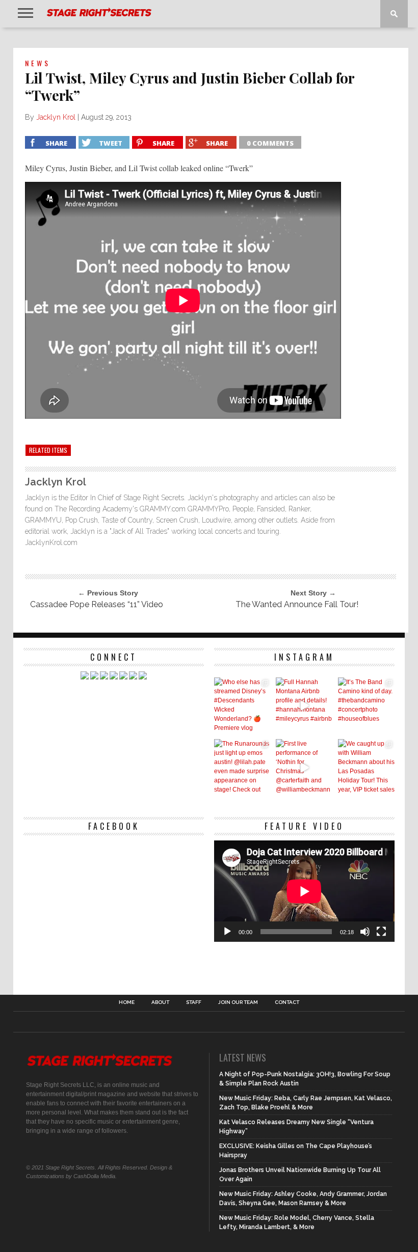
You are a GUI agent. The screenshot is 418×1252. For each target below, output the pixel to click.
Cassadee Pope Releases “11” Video (96, 604)
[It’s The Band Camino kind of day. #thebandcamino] (366, 705)
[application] (304, 891)
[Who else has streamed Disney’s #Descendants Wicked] (242, 705)
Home (127, 1002)
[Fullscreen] (381, 932)
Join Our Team (238, 1002)
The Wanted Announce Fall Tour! (297, 604)
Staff (193, 1002)
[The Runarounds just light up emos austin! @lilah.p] (242, 767)
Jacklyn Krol (55, 117)
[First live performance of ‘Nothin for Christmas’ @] (304, 767)
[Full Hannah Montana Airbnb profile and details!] (304, 705)
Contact (287, 1002)
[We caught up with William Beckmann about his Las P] (366, 767)
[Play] (227, 932)
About (160, 1002)
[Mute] (365, 932)
